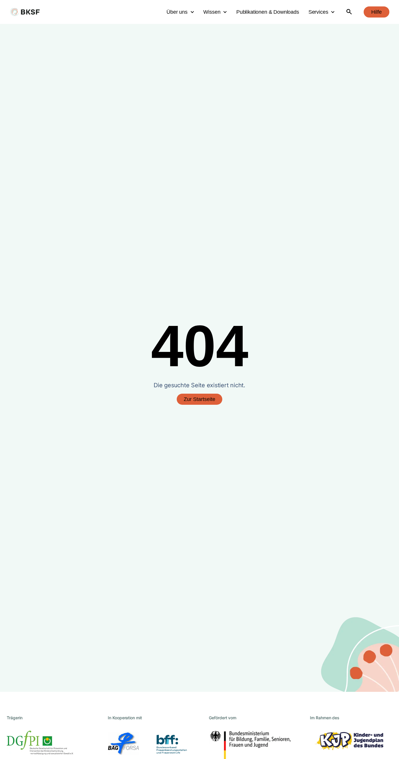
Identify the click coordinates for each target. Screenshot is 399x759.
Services (318, 12)
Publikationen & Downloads (267, 12)
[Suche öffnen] (349, 12)
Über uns (177, 12)
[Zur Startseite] (25, 12)
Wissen (211, 12)
